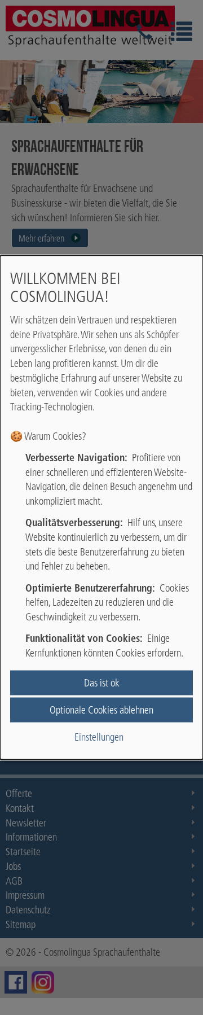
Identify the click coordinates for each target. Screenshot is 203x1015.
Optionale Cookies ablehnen (101, 709)
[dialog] (101, 508)
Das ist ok (102, 682)
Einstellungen (98, 736)
